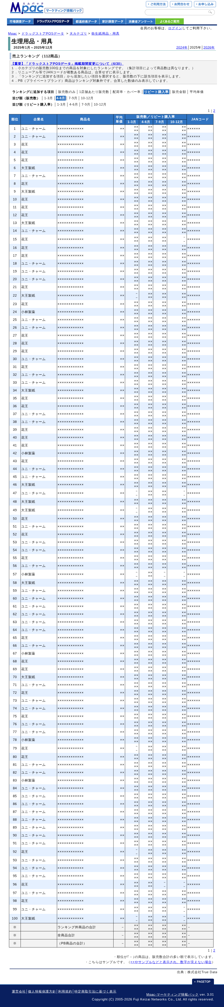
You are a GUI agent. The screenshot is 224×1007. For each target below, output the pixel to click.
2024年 (182, 47)
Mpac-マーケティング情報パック (172, 994)
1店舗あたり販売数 (94, 92)
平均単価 (197, 92)
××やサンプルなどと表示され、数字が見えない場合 (171, 962)
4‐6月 (73, 104)
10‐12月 (87, 98)
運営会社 (19, 991)
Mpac (12, 33)
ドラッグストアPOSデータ (42, 33)
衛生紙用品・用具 (105, 33)
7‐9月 (73, 98)
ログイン (175, 28)
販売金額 (179, 92)
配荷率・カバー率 (127, 92)
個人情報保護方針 (42, 991)
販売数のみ (67, 92)
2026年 (209, 47)
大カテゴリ (78, 33)
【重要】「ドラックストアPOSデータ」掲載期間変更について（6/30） (67, 63)
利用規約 (65, 991)
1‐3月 (48, 98)
